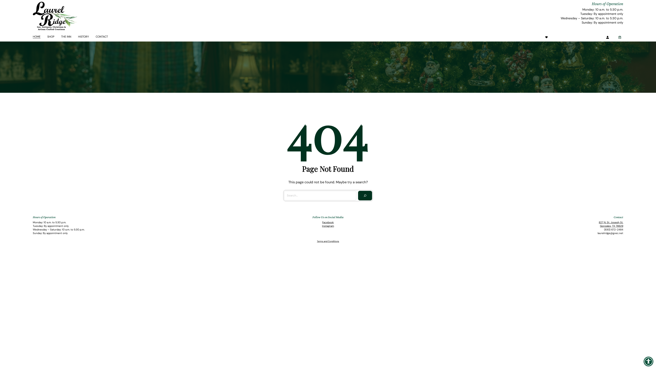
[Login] (607, 37)
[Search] (365, 195)
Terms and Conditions (328, 241)
